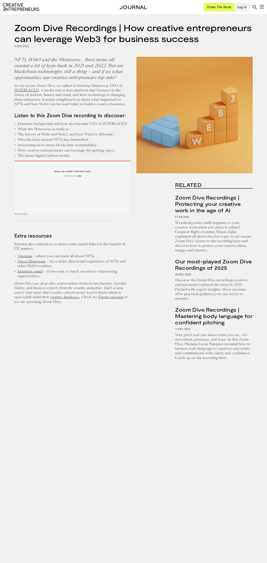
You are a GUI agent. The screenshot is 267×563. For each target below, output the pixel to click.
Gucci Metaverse (32, 261)
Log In (242, 7)
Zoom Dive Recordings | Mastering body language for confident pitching (213, 316)
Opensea (25, 256)
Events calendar (111, 297)
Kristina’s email (30, 271)
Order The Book (219, 7)
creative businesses (65, 297)
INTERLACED (26, 90)
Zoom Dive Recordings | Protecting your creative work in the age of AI (208, 203)
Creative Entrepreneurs (24, 221)
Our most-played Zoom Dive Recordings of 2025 (213, 264)
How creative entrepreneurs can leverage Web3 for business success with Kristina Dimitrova (73, 221)
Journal (133, 7)
